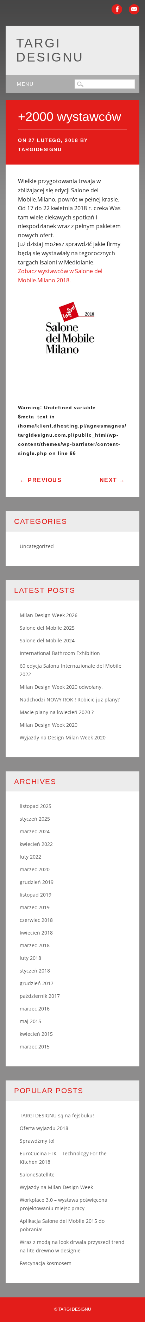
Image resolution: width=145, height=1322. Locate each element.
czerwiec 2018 (36, 920)
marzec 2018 (35, 945)
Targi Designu (50, 50)
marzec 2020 (35, 869)
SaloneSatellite (37, 1174)
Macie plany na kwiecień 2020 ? (57, 712)
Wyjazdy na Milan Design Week (56, 1187)
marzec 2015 (35, 1046)
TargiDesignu (40, 149)
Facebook (117, 9)
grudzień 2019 (36, 882)
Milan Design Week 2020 (48, 724)
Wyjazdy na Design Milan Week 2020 (63, 737)
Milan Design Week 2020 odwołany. (61, 687)
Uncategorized (37, 546)
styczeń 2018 (35, 970)
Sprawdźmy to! (37, 1140)
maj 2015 (30, 1021)
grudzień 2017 (36, 983)
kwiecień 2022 (36, 844)
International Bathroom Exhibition (60, 653)
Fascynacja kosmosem (45, 1263)
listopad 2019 (35, 894)
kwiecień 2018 (36, 932)
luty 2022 (30, 856)
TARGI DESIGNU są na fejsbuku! (57, 1115)
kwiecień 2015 (36, 1034)
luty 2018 (30, 958)
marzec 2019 (35, 907)
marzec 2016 (35, 1008)
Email (134, 9)
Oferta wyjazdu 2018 (44, 1128)
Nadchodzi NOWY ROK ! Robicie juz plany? (70, 699)
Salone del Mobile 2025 (47, 627)
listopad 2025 (35, 806)
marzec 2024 (35, 831)
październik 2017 (40, 996)
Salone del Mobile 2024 (47, 640)
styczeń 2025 (35, 818)
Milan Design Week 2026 (48, 615)
